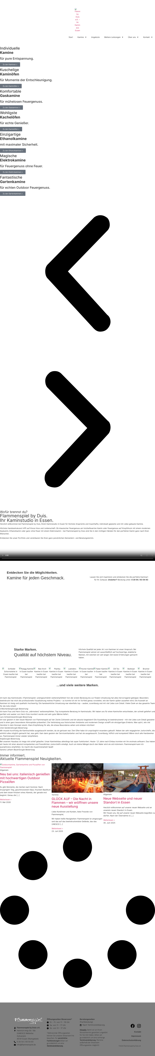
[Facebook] (133, 1026)
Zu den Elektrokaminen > (13, 172)
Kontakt (146, 37)
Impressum (136, 1036)
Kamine (81, 37)
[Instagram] (139, 1026)
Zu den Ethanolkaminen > (13, 150)
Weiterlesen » (5, 799)
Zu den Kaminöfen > (11, 86)
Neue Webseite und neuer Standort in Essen (122, 800)
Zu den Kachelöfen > (11, 129)
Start (71, 37)
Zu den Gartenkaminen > (13, 194)
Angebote (95, 37)
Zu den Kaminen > (10, 64)
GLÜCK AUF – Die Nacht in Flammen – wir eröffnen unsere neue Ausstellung (75, 802)
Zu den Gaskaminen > (11, 107)
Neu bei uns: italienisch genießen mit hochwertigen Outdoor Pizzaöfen (25, 778)
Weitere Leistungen (112, 37)
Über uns (132, 37)
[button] (77, 274)
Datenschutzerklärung (131, 1040)
